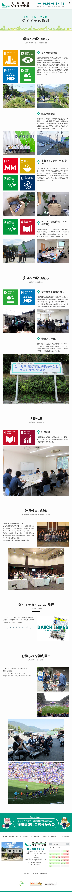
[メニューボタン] (69, 6)
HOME (5, 836)
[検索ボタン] (69, 2)
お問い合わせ (65, 836)
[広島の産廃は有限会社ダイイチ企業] (16, 4)
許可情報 (25, 836)
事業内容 (18, 836)
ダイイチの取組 (35, 836)
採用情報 (44, 836)
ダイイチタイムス (53, 836)
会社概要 (11, 836)
